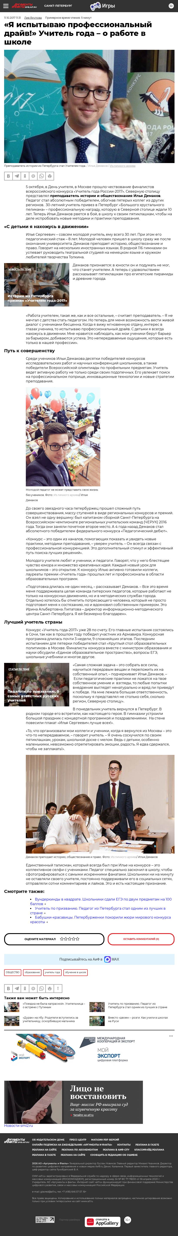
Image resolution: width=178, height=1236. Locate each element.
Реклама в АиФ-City (116, 1149)
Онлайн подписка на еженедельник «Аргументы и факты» (72, 1144)
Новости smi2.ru (18, 1126)
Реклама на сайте (44, 1149)
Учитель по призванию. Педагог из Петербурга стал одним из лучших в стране (137, 1005)
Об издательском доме (48, 1139)
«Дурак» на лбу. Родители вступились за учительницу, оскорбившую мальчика (50, 1019)
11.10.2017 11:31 (12, 17)
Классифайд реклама (149, 1149)
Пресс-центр (77, 1139)
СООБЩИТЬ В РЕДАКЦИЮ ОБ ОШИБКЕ (114, 1155)
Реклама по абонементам (80, 1149)
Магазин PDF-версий (105, 1139)
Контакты (123, 1144)
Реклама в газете (147, 1144)
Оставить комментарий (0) (141, 939)
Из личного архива (122, 165)
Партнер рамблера (69, 1219)
